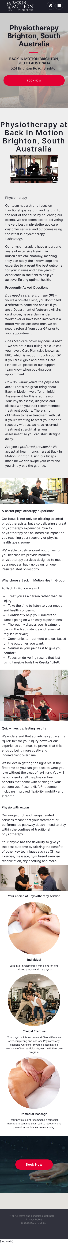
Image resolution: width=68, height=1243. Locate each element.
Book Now (34, 80)
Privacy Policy (34, 1219)
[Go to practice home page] (50, 5)
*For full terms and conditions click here (31, 1215)
